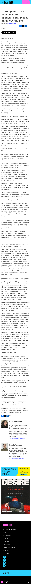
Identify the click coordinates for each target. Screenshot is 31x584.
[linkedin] (4, 562)
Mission (4, 532)
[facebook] (4, 557)
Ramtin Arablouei (6, 25)
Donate (26, 2)
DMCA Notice (6, 553)
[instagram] (4, 559)
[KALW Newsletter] (15, 471)
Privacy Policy (6, 541)
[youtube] (4, 565)
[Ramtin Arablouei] (4, 447)
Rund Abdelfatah (11, 23)
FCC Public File (6, 544)
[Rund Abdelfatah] (4, 424)
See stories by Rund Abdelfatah (17, 438)
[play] (2, 582)
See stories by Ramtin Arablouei (17, 458)
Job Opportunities (7, 535)
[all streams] (29, 582)
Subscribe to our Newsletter (9, 547)
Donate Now (6, 538)
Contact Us (5, 550)
